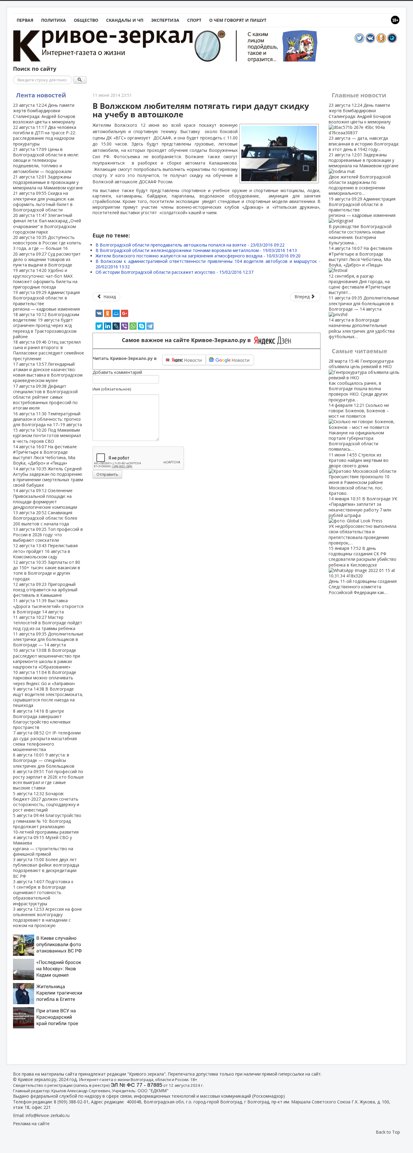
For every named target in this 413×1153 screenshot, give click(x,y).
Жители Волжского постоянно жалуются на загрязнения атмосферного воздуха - (198, 256)
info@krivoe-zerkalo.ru (48, 1115)
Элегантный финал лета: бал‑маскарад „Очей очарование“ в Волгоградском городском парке (47, 223)
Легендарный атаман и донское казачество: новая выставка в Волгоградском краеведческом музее (48, 372)
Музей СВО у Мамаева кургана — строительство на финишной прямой (43, 846)
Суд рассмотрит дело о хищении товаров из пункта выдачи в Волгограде (47, 259)
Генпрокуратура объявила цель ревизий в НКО (361, 380)
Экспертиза (165, 20)
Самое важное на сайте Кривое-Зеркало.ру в (188, 340)
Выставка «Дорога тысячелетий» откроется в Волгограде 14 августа (48, 606)
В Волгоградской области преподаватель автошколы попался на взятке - (190, 245)
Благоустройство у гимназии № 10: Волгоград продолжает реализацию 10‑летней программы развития (47, 823)
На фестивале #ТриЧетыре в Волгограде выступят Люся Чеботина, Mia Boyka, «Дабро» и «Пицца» (45, 455)
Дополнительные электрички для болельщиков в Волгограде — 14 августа (48, 639)
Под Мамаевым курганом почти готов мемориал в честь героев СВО (47, 435)
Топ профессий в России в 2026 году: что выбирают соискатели (48, 534)
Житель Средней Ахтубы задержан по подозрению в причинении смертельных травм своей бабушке (48, 477)
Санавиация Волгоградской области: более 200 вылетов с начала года (45, 518)
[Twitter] (99, 326)
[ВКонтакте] (99, 313)
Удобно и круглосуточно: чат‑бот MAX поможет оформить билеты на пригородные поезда (45, 278)
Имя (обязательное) (112, 389)
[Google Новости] (229, 360)
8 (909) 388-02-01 (71, 1102)
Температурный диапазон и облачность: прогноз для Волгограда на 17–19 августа (47, 419)
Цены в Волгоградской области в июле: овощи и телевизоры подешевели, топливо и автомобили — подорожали (46, 160)
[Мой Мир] (116, 313)
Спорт (194, 20)
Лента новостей (41, 95)
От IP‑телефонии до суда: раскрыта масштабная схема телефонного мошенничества (47, 741)
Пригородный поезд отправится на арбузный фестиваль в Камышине (45, 589)
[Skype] (141, 326)
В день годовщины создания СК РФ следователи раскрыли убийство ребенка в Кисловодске (363, 570)
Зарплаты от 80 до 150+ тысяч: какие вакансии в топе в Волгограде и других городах (46, 570)
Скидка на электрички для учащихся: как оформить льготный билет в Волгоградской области (43, 201)
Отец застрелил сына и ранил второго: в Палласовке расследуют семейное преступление (48, 350)
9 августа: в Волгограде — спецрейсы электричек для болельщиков (43, 760)
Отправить (107, 474)
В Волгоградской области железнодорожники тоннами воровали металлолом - (196, 250)
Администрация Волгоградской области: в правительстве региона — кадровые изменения (46, 300)
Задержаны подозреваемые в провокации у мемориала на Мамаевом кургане (48, 182)
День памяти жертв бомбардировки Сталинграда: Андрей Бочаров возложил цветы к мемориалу (44, 113)
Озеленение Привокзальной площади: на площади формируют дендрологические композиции (45, 499)
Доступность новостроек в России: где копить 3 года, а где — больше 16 (47, 242)
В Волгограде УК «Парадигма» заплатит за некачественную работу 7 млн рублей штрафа (363, 521)
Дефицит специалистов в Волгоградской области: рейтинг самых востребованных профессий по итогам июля (45, 397)
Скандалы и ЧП (124, 20)
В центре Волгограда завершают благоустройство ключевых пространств (41, 719)
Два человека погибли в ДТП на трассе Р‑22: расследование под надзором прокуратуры (44, 135)
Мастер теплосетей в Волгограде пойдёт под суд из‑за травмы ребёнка (47, 622)
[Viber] (124, 326)
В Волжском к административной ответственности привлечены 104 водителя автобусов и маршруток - (208, 263)
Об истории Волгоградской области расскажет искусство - (174, 272)
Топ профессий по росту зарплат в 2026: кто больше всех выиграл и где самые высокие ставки (48, 780)
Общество (86, 20)
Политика (53, 20)
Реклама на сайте (31, 1123)
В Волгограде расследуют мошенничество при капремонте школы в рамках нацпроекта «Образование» (46, 658)
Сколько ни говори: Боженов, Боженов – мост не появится (359, 427)
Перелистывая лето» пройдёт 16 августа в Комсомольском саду (45, 551)
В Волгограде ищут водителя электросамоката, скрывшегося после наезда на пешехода (48, 697)
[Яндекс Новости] (184, 360)
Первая (25, 20)
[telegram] (150, 326)
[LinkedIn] (107, 326)
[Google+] (124, 313)
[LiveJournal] (116, 326)
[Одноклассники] (107, 313)
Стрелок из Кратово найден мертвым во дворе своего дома (359, 474)
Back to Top (388, 1132)
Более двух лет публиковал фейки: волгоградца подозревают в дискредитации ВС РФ (46, 868)
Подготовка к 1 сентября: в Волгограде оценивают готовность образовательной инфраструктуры (43, 892)
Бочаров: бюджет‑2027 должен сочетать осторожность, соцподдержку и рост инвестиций (46, 802)
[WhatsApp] (133, 326)
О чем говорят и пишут (237, 20)
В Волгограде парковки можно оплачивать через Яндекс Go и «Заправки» (44, 677)
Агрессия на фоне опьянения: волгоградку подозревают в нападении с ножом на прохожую (47, 917)
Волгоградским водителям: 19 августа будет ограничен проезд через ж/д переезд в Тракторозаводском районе (46, 325)
